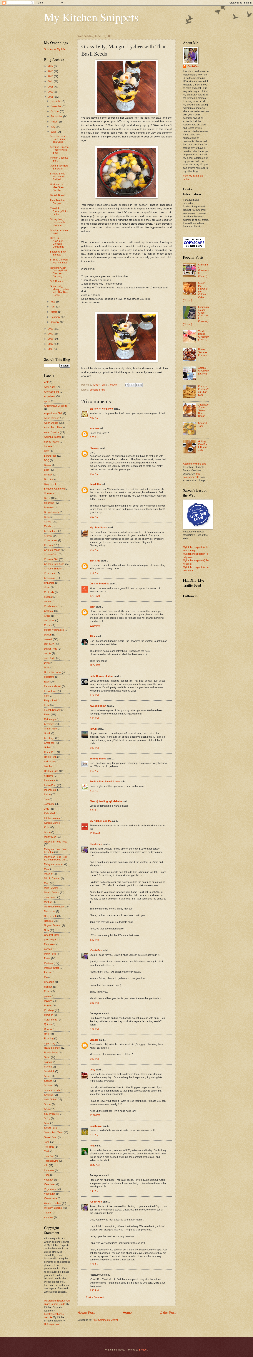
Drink (47, 662)
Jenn (92, 606)
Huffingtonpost (52, 1324)
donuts (47, 653)
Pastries (48, 963)
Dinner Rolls (50, 648)
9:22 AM (94, 516)
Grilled (47, 747)
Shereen (94, 448)
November (56, 106)
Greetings (49, 738)
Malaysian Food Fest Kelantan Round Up (55, 858)
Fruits (102, 389)
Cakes (47, 521)
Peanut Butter (51, 967)
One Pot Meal (51, 935)
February (56, 317)
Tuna (46, 1174)
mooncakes (50, 897)
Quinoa (48, 1024)
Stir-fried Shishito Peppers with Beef (59, 150)
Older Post (168, 1312)
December (56, 101)
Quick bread (50, 1019)
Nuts (46, 930)
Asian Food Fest (53, 427)
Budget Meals (51, 512)
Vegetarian (49, 1193)
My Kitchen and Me (100, 821)
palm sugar (50, 939)
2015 (51, 76)
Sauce (47, 1076)
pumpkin (48, 1014)
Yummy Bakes (98, 758)
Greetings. (49, 742)
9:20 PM (94, 1290)
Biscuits (48, 479)
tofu (46, 1165)
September (57, 116)
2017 (51, 66)
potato (47, 996)
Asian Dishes (51, 422)
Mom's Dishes (51, 892)
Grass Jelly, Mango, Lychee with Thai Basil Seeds (59, 290)
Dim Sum (49, 644)
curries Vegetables (54, 629)
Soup (47, 1109)
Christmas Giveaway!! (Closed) (203, 270)
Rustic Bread (51, 1052)
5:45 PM (94, 1002)
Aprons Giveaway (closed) (203, 370)
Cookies (48, 611)
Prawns (48, 1005)
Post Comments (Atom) (105, 1320)
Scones (48, 1080)
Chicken (48, 545)
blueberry (49, 493)
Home (127, 1312)
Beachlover (96, 1126)
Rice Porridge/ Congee (57, 202)
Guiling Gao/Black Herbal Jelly (203, 445)
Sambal (48, 1066)
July (53, 126)
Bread (47, 498)
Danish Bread (57, 195)
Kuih (46, 827)
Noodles (48, 920)
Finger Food (50, 700)
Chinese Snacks (53, 568)
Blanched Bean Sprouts (58, 253)
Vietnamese (50, 1198)
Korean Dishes (52, 822)
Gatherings (50, 719)
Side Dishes (50, 1099)
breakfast (49, 502)
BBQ (46, 460)
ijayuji (93, 728)
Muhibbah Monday (54, 906)
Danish (47, 634)
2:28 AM (94, 1135)
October (55, 111)
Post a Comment (95, 1297)
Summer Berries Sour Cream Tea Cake (58, 139)
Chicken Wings (52, 550)
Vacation (48, 1179)
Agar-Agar (49, 387)
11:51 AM (95, 1164)
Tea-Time (49, 1146)
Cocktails (49, 592)
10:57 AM (95, 596)
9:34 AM (94, 573)
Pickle (47, 972)
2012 (51, 91)
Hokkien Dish (51, 771)
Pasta (47, 958)
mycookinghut (98, 705)
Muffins (48, 902)
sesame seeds (52, 1090)
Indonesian (50, 789)
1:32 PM (94, 695)
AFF (46, 382)
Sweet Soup (50, 1137)
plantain (48, 986)
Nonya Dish (50, 916)
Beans (47, 465)
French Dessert (52, 710)
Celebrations (50, 531)
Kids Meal (49, 813)
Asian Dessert (51, 418)
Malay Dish (50, 836)
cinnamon (49, 582)
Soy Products (51, 1113)
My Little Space (98, 527)
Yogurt (47, 1212)
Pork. (47, 991)
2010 (51, 328)
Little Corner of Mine (101, 676)
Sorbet (47, 1104)
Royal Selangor (52, 1047)
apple (47, 401)
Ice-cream (49, 780)
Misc (46, 883)
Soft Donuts (56, 281)
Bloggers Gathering (54, 488)
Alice (92, 636)
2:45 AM (94, 1191)
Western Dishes (52, 1203)
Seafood (48, 1085)
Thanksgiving (51, 1160)
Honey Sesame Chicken (202, 352)
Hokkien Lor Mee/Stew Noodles (57, 187)
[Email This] (127, 385)
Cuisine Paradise (99, 583)
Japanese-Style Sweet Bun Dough (203, 410)
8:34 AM (94, 810)
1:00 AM (94, 771)
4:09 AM (94, 790)
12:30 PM (95, 625)
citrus (47, 587)
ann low (94, 428)
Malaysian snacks (54, 864)
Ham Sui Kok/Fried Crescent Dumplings (57, 242)
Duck (47, 667)
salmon (48, 1062)
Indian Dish (50, 785)
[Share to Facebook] (137, 385)
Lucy (92, 1069)
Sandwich (49, 1071)
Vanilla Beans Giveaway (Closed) (203, 335)
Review (48, 1029)
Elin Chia (95, 560)
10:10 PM (95, 1115)
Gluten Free (50, 728)
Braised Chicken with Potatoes (59, 261)
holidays (48, 775)
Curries (48, 625)
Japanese (49, 804)
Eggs (47, 681)
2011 (51, 96)
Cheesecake (50, 540)
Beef (46, 469)
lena (92, 1145)
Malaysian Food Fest (55, 841)
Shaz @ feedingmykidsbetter (106, 801)
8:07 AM (94, 473)
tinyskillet (95, 484)
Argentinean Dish (53, 413)
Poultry (48, 1000)
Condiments (50, 606)
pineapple (49, 982)
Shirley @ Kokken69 (101, 408)
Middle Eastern (52, 878)
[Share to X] (134, 385)
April (53, 306)
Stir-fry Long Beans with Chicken (57, 222)
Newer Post (86, 1312)
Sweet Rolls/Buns (53, 1132)
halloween (49, 761)
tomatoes (49, 1170)
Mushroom (49, 911)
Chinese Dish (51, 559)
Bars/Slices (50, 455)
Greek (47, 733)
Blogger (143, 1349)
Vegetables (50, 1189)
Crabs (47, 615)
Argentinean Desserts (55, 405)
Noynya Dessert (52, 925)
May (53, 301)
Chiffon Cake (51, 554)
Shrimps (48, 1095)
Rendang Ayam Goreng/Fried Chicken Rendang (58, 272)
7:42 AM (94, 417)
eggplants (49, 676)
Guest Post (50, 752)
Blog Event (50, 484)
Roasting (49, 1038)
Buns (47, 517)
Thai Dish (49, 1156)
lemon (47, 832)
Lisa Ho (94, 1039)
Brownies (49, 507)
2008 (51, 338)
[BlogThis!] (130, 385)
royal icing (49, 1043)
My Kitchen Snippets (91, 17)
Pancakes (49, 944)
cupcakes (49, 620)
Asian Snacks (51, 432)
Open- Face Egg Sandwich (59, 167)
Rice (46, 1033)
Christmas (49, 578)
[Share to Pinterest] (141, 385)
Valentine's (50, 1184)
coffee (47, 601)
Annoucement (51, 391)
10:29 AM (95, 833)
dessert (94, 389)
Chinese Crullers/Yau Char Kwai (203, 390)
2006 (51, 349)
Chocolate (49, 573)
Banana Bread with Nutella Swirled (57, 176)
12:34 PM (95, 665)
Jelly (46, 808)
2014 (51, 81)
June (54, 131)
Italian (47, 794)
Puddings (49, 1010)
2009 (51, 333)
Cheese (48, 535)
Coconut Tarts (202, 424)
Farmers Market (52, 686)
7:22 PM (94, 1029)
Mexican (48, 873)
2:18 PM (94, 718)
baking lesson (51, 441)
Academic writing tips (194, 463)
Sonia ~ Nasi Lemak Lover (105, 781)
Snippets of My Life (54, 49)
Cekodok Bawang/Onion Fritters (59, 211)
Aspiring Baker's (52, 436)
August (55, 121)
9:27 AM (94, 550)
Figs (46, 695)
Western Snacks (53, 1207)
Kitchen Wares (52, 818)
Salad (47, 1057)
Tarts (46, 1142)
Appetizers (50, 396)
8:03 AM (94, 437)
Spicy (47, 1118)
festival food (50, 691)
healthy (48, 766)
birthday (48, 474)
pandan (48, 949)
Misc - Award (51, 888)
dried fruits (49, 658)
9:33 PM (94, 1058)
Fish (46, 705)
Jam (46, 799)
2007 (51, 344)
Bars (46, 451)
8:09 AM (94, 1264)
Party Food (50, 953)
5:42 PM (94, 939)
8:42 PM (94, 747)
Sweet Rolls (50, 1127)
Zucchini (48, 1217)
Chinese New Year (54, 564)
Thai (46, 1151)
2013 (51, 86)
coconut (48, 597)
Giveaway (49, 724)
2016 (51, 71)
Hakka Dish (50, 757)
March (54, 311)
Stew (46, 1123)
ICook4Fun (96, 844)
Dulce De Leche (52, 672)
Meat (46, 869)
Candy (47, 526)
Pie (46, 977)
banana (48, 446)
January (55, 322)
